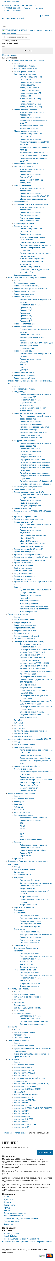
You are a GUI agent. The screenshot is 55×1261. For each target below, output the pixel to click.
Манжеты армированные (25, 109)
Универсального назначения (33, 408)
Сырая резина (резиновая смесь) (29, 641)
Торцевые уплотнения (24, 223)
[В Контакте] (8, 15)
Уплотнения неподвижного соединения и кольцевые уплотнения (32, 261)
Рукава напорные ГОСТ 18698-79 (28, 549)
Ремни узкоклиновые (24, 351)
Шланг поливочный (23, 571)
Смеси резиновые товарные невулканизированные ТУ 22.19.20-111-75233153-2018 (36, 714)
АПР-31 (23, 828)
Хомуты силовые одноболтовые (34, 609)
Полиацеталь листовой (30, 924)
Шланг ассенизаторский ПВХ (33, 535)
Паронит (18, 842)
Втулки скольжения (29, 215)
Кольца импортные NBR (30, 93)
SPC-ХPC (24, 370)
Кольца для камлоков (30, 435)
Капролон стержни (28, 904)
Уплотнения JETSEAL (23, 1105)
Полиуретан (19, 929)
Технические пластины (18, 614)
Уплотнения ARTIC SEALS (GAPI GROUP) (31, 1084)
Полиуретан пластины (30, 940)
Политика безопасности (15, 1213)
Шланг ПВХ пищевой (29, 541)
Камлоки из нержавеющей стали (35, 427)
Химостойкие (26, 411)
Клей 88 (17, 1000)
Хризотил (18, 858)
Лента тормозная (22, 812)
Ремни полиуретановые (25, 291)
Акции (7, 1210)
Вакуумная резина (22, 622)
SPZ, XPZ (24, 362)
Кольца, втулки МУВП (23, 166)
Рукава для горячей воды (25, 516)
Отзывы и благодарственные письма (21, 1218)
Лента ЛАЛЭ (19, 810)
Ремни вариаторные (23, 326)
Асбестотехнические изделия (21, 793)
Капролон (18, 877)
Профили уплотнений (24, 226)
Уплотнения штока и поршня (33, 237)
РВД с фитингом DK (29, 503)
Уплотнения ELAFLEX (23, 1097)
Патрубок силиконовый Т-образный (36, 484)
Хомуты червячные (28, 611)
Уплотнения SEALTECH (24, 1076)
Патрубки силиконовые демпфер (35, 462)
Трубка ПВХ (25, 533)
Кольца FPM (25, 96)
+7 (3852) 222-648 (11, 1233)
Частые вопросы (11, 1221)
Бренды (7, 1208)
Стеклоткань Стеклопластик (26, 948)
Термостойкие (26, 405)
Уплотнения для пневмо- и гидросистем (26, 60)
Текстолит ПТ (26, 962)
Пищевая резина (21, 633)
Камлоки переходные (29, 430)
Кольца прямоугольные (30, 104)
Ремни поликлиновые (24, 373)
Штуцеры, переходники (30, 506)
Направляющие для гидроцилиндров (31, 204)
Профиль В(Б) (26, 316)
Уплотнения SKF (21, 1127)
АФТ (22, 834)
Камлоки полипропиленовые (33, 432)
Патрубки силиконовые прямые (34, 465)
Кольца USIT (25, 101)
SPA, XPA (24, 364)
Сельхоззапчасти (22, 1038)
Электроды (19, 1010)
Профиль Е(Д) (26, 307)
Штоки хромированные (24, 71)
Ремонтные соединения (31, 438)
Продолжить (45, 1152)
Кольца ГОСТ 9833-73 (29, 90)
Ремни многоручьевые (24, 375)
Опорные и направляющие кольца (35, 245)
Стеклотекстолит (21, 945)
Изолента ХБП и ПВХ (23, 875)
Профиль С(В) (26, 318)
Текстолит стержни (28, 967)
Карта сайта (9, 1205)
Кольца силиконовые (29, 88)
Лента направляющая (30, 218)
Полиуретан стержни (29, 943)
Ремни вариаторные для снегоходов (36, 343)
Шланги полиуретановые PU (32, 543)
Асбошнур (18, 807)
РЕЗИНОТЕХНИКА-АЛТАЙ (13, 18)
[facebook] (4, 15)
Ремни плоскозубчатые (24, 378)
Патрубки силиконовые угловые (34, 473)
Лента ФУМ (25, 981)
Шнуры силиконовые (23, 573)
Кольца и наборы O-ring (30, 98)
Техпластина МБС (22, 734)
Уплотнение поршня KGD (25, 69)
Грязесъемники (21, 202)
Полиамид (19, 910)
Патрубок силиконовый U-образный (36, 481)
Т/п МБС (18, 720)
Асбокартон (19, 801)
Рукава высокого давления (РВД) (29, 492)
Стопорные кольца (22, 1013)
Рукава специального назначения (29, 560)
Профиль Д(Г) (26, 321)
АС (21, 831)
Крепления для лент (23, 747)
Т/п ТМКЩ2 (19, 725)
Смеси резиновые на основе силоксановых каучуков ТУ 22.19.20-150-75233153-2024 (36, 679)
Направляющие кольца (30, 220)
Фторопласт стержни (29, 986)
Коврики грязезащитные (25, 625)
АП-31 (22, 826)
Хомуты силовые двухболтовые (34, 606)
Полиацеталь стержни (30, 926)
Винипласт (19, 872)
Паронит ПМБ (26, 853)
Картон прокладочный (24, 907)
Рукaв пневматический (24, 489)
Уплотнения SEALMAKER (25, 1124)
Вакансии (8, 1224)
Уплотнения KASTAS (23, 1067)
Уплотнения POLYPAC (23, 1119)
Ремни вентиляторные (24, 324)
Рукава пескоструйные (24, 552)
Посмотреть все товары (24, 66)
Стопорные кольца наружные (33, 1024)
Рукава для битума (22, 508)
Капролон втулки (27, 888)
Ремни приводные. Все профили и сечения (27, 278)
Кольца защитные (28, 85)
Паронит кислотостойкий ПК (33, 850)
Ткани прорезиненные (18, 1040)
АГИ (21, 823)
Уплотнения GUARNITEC (24, 1100)
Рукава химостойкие (23, 562)
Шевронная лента (28, 791)
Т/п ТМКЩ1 (19, 723)
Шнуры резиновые (22, 185)
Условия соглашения (13, 1216)
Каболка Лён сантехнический (27, 997)
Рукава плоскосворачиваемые (28, 554)
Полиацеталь (20, 913)
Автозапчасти (20, 1035)
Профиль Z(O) (26, 310)
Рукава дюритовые (22, 579)
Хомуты (17, 587)
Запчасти (12, 1027)
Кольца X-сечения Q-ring (31, 107)
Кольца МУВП (26, 183)
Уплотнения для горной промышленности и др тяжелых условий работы (34, 269)
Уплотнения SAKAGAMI (24, 1073)
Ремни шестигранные (24, 294)
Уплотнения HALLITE (23, 1103)
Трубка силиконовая (23, 568)
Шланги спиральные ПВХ (31, 546)
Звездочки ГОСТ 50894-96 (31, 180)
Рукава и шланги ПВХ (23, 522)
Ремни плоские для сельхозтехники (30, 288)
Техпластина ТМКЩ (23, 736)
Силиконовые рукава (23, 565)
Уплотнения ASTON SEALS (26, 1086)
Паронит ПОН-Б (27, 856)
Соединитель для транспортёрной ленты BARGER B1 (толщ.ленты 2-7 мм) (35, 761)
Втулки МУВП (26, 177)
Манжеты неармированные (26, 131)
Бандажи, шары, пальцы (25, 275)
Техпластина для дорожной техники (30, 731)
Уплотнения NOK (21, 1114)
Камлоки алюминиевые (31, 424)
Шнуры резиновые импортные (33, 199)
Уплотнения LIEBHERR (24, 1070)
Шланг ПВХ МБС (27, 538)
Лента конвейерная (23, 769)
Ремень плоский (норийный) (27, 766)
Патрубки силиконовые (24, 440)
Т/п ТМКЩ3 (19, 728)
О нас (6, 1197)
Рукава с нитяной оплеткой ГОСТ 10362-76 (33, 557)
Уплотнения (13, 1059)
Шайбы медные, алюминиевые (28, 1008)
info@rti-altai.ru (10, 1236)
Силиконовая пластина (24, 639)
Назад (17, 63)
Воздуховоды (20, 392)
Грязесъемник (26, 239)
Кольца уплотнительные (25, 74)
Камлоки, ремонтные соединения (29, 413)
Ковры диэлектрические (25, 630)
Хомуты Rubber (26, 598)
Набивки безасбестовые (31, 839)
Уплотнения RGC (21, 1122)
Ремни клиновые (22, 297)
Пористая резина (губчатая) (26, 636)
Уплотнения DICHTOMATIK (26, 1095)
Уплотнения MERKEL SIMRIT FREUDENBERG (33, 1108)
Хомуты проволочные (29, 601)
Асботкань (18, 804)
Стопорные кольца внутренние (34, 1021)
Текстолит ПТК (26, 964)
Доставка (8, 1199)
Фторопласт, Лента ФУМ (25, 970)
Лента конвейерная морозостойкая (36, 780)
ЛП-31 (22, 837)
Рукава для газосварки (24, 576)
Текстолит (18, 951)
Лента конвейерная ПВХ (31, 782)
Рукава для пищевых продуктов (28, 519)
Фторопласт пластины (30, 983)
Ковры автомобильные (24, 628)
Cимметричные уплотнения (32, 242)
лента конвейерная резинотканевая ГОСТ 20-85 (29, 739)
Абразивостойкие (28, 402)
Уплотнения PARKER (23, 1116)
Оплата (7, 1202)
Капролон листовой (29, 896)
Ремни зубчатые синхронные (27, 286)
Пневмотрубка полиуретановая (28, 487)
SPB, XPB (24, 367)
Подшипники (20, 1005)
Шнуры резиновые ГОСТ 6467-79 (34, 196)
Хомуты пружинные (29, 603)
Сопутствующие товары (18, 989)
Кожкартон (19, 1002)
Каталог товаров (9, 55)
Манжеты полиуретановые (26, 164)
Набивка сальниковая (24, 815)
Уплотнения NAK (21, 1111)
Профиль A (25, 313)
